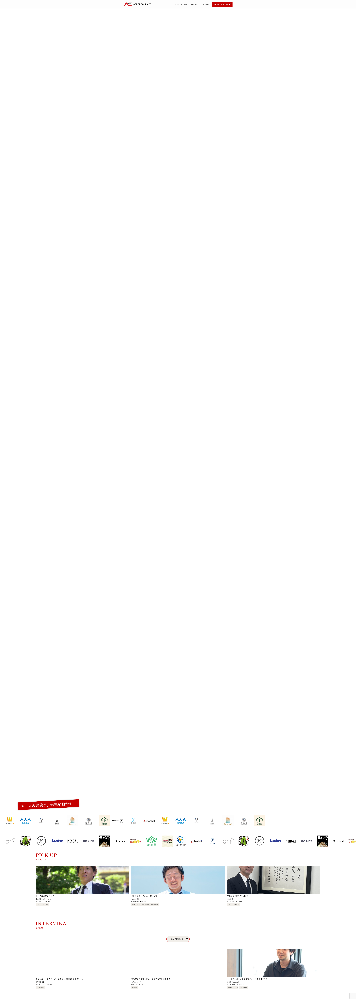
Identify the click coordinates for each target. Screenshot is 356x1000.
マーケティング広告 (233, 987)
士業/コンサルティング (42, 904)
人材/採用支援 (145, 904)
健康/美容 (134, 987)
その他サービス (136, 904)
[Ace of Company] (137, 4)
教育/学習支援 (154, 904)
